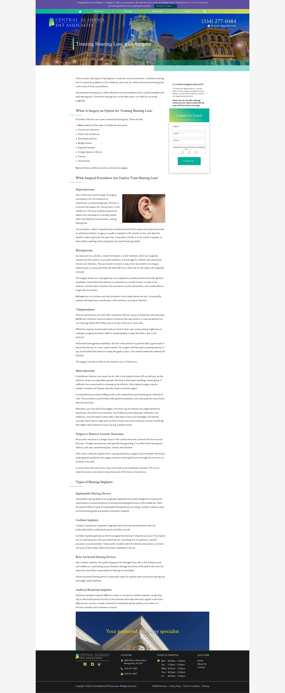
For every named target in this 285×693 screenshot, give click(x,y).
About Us (98, 11)
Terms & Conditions (191, 686)
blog (100, 664)
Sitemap (205, 686)
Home (200, 660)
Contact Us (188, 161)
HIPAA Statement (159, 686)
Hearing (128, 11)
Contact (187, 11)
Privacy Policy (175, 686)
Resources (158, 11)
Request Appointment (223, 25)
